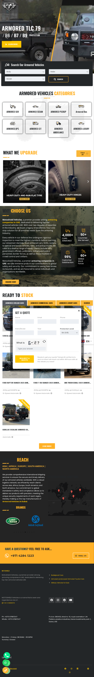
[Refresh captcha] (44, 341)
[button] (7, 36)
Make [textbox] (53, 71)
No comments (9, 603)
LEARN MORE (12, 44)
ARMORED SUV (12, 111)
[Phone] (7, 655)
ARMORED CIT (35, 128)
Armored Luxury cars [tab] (68, 303)
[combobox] (25, 71)
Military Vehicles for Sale (60, 583)
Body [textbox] (9, 71)
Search (60, 79)
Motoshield (13, 668)
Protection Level (67, 329)
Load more (47, 446)
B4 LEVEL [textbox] (65, 332)
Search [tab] (87, 303)
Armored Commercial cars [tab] (42, 303)
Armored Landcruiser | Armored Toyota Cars (67, 579)
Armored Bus (81, 111)
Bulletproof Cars (57, 575)
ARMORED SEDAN (35, 111)
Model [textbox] (9, 79)
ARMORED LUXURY (81, 128)
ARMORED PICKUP (58, 111)
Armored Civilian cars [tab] (15, 303)
